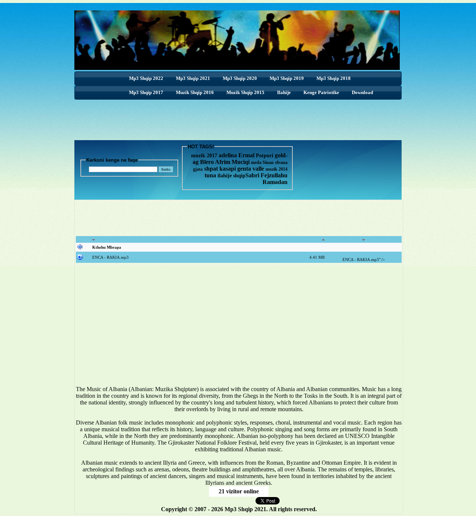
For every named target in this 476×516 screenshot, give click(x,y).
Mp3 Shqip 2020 (240, 78)
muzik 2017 (204, 155)
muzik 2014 (276, 169)
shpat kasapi (220, 168)
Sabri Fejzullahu (266, 175)
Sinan (268, 162)
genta (244, 168)
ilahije (225, 175)
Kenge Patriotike (321, 92)
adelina (228, 155)
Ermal (247, 155)
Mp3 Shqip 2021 (193, 78)
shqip (239, 175)
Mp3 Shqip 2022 (146, 78)
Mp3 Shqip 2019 (287, 78)
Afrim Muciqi (232, 162)
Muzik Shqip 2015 (245, 92)
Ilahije (284, 92)
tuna (210, 175)
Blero (207, 162)
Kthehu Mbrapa (106, 247)
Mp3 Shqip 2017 (146, 92)
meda (256, 162)
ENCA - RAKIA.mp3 (110, 257)
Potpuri (264, 155)
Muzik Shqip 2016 (195, 92)
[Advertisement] (238, 116)
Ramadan (275, 182)
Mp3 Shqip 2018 (333, 78)
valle (259, 168)
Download (362, 92)
